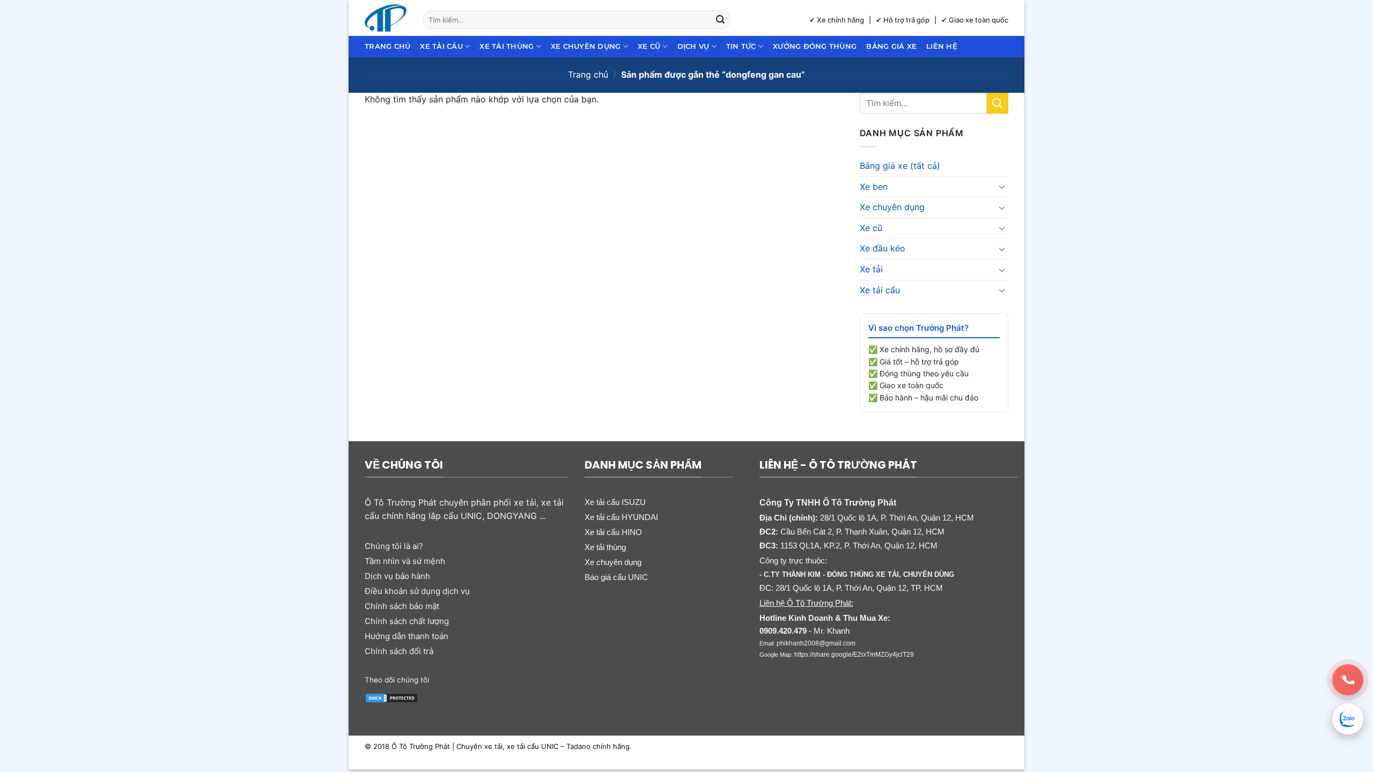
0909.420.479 (783, 630)
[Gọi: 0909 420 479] (1347, 679)
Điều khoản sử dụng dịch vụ (417, 591)
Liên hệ (941, 46)
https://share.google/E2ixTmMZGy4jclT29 (854, 654)
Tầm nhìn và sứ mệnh (405, 561)
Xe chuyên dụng (586, 46)
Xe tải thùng (506, 46)
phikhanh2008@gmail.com (816, 643)
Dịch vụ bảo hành (397, 576)
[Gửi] (721, 20)
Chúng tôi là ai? (394, 546)
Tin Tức (741, 46)
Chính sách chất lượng (407, 621)
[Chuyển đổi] (1001, 186)
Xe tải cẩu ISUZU (615, 502)
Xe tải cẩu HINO (613, 532)
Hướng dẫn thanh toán (406, 636)
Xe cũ (649, 46)
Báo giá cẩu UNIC (616, 577)
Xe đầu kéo (882, 248)
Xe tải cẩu (441, 46)
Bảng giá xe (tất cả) (900, 165)
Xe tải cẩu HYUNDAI (621, 517)
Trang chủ (387, 46)
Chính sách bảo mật (402, 606)
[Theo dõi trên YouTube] (521, 679)
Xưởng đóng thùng (815, 46)
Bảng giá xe (891, 46)
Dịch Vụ (693, 46)
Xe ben (874, 186)
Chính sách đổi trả (399, 651)
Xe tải (871, 269)
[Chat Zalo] (1347, 718)
